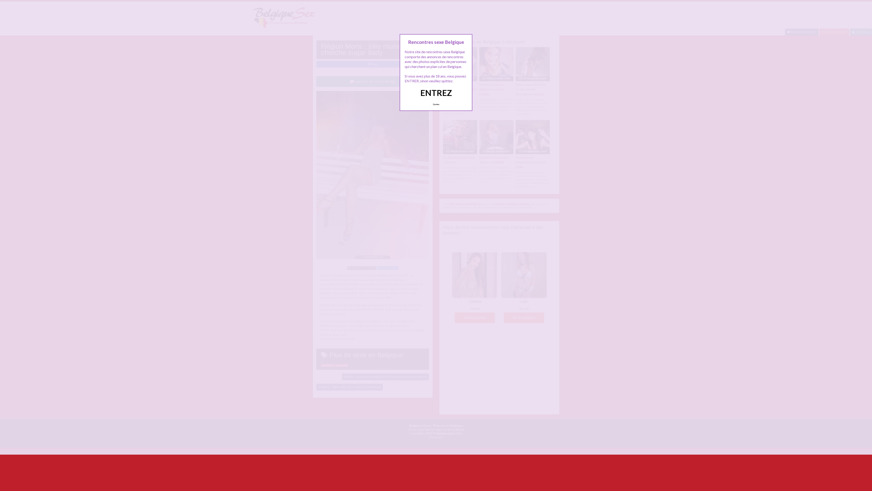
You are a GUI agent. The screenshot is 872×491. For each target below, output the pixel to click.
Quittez (436, 104)
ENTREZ (436, 93)
